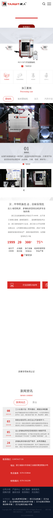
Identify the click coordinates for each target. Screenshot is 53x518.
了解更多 (27, 164)
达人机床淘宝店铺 (19, 499)
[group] (8, 46)
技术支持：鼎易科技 (33, 512)
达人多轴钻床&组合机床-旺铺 (21, 502)
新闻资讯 (35, 489)
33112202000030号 (27, 515)
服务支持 (16, 492)
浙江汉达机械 (35, 499)
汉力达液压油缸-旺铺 (23, 504)
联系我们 (26, 27)
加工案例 (26, 489)
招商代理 (6, 492)
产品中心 (16, 489)
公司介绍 (6, 489)
